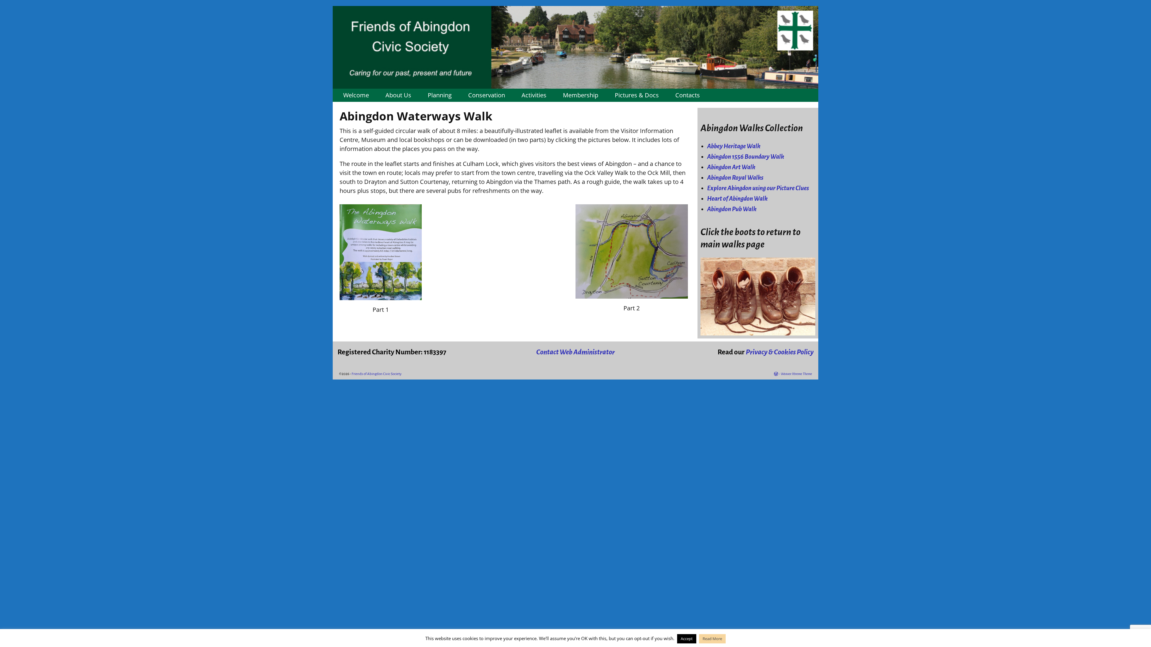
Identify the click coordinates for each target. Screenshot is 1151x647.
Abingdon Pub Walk (732, 209)
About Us (398, 95)
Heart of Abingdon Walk (737, 198)
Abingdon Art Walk (731, 167)
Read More (712, 638)
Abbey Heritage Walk (733, 146)
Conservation (486, 95)
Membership (580, 95)
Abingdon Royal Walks (735, 177)
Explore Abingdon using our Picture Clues (758, 188)
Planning (440, 95)
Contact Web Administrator (575, 352)
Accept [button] (687, 638)
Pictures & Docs (637, 95)
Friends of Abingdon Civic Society (377, 374)
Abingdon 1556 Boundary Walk (745, 156)
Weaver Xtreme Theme (796, 374)
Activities (534, 95)
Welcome (356, 95)
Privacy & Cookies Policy (779, 352)
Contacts (687, 95)
